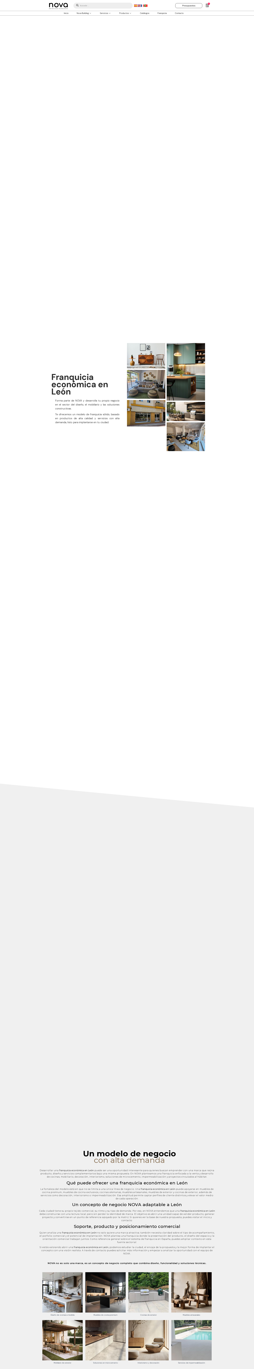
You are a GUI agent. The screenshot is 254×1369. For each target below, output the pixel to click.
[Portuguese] (146, 5)
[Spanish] (135, 5)
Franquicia (162, 13)
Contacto (179, 13)
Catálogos (144, 13)
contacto (126, 1220)
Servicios (104, 13)
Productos (124, 13)
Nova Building (83, 13)
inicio (206, 1217)
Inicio (66, 13)
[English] (139, 5)
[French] (142, 5)
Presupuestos (188, 5)
